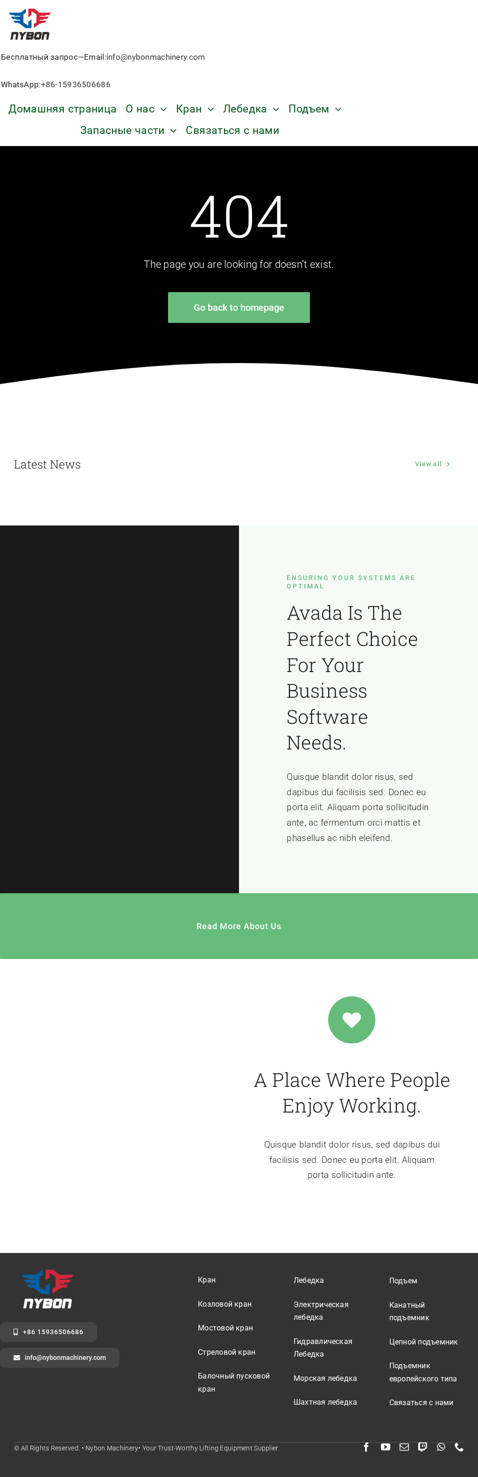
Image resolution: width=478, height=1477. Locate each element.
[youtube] (385, 1447)
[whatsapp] (441, 1447)
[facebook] (366, 1447)
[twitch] (423, 1447)
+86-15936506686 (76, 84)
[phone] (459, 1447)
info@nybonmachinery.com (155, 57)
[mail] (404, 1447)
